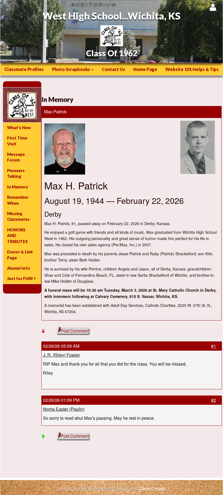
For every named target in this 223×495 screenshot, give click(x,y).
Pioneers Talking (16, 173)
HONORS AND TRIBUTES (17, 235)
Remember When (17, 200)
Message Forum (16, 157)
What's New (19, 127)
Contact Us (113, 69)
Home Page (145, 69)
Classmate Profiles (24, 69)
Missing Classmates (18, 216)
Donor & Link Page (20, 254)
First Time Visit (17, 140)
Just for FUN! (20, 278)
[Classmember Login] (213, 7)
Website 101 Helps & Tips (192, 69)
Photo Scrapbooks (71, 69)
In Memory (17, 186)
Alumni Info (18, 268)
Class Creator (152, 488)
